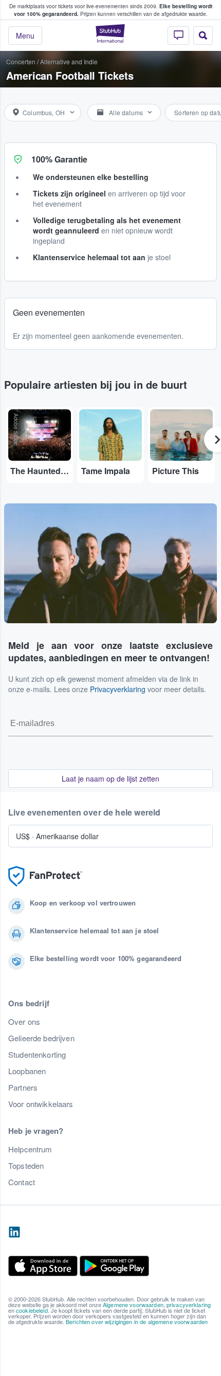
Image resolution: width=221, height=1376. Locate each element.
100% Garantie (59, 159)
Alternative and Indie (69, 61)
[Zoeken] (203, 35)
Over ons (24, 1022)
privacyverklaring (189, 1304)
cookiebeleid (32, 1310)
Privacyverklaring (117, 689)
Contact (21, 1182)
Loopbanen (27, 1071)
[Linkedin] (14, 1232)
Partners (23, 1087)
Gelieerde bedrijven (41, 1038)
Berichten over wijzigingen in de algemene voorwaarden (137, 1321)
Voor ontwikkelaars (40, 1104)
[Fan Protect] (45, 876)
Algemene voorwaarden (133, 1304)
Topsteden (26, 1166)
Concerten (20, 61)
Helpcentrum (30, 1149)
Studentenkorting (37, 1055)
